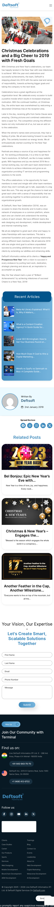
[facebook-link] (4, 814)
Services (5, 861)
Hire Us (8, 724)
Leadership (31, 857)
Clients (4, 840)
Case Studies (7, 844)
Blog (28, 844)
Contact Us (31, 849)
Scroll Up (44, 898)
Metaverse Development (36, 874)
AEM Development (9, 878)
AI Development (33, 878)
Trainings (30, 840)
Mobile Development (10, 870)
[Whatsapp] (29, 425)
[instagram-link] (11, 814)
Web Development (34, 865)
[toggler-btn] (50, 5)
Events (29, 853)
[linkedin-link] (26, 814)
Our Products (7, 853)
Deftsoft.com (39, 890)
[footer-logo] (13, 796)
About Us (30, 861)
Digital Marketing (33, 870)
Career (4, 849)
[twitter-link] (33, 814)
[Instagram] (36, 425)
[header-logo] (13, 5)
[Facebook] (23, 425)
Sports (4, 857)
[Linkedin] (43, 425)
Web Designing (7, 865)
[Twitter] (49, 425)
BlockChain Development (11, 874)
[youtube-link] (18, 814)
